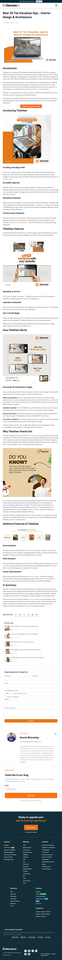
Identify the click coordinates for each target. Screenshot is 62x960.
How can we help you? (10, 708)
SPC (24, 876)
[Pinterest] (32, 614)
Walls (4, 296)
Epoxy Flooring (27, 881)
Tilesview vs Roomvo (41, 916)
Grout (24, 883)
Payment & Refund (15, 901)
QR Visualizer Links (8, 859)
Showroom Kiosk (8, 857)
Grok (49, 937)
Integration (13, 903)
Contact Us (38, 903)
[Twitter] (20, 614)
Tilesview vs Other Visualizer (43, 914)
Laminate (25, 871)
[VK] (37, 614)
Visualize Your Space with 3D (31, 106)
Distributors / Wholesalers (48, 847)
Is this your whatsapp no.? (13, 697)
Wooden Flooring (27, 852)
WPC (24, 878)
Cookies (53, 954)
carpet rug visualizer (20, 222)
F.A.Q (11, 906)
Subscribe (31, 795)
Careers (41, 894)
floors (42, 205)
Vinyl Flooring (26, 873)
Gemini (41, 937)
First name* (7, 676)
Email (7, 785)
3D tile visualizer (31, 435)
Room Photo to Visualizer (10, 854)
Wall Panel (25, 857)
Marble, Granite (27, 847)
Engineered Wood (27, 869)
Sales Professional (46, 869)
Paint (24, 859)
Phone (11, 690)
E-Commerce (45, 852)
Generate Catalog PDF (9, 850)
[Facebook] (16, 614)
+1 (8, 693)
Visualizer (6, 845)
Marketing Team (46, 866)
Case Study (13, 894)
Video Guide (13, 896)
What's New (13, 899)
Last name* (35, 676)
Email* (6, 683)
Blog (11, 891)
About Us (38, 891)
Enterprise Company (47, 854)
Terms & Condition (45, 954)
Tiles (24, 845)
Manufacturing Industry (48, 845)
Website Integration (9, 852)
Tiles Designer (45, 859)
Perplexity (33, 937)
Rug (24, 862)
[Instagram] (24, 614)
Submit (31, 721)
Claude (24, 937)
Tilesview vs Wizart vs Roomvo (43, 911)
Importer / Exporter (47, 857)
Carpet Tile (26, 864)
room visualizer (30, 550)
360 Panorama (9, 847)
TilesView (30, 410)
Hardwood (25, 866)
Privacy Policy (44, 955)
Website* (7, 699)
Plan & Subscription (40, 896)
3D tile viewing (37, 89)
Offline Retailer (46, 850)
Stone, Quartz (26, 850)
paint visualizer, (34, 509)
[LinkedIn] (28, 614)
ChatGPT (16, 937)
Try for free (39, 1)
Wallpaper (25, 854)
